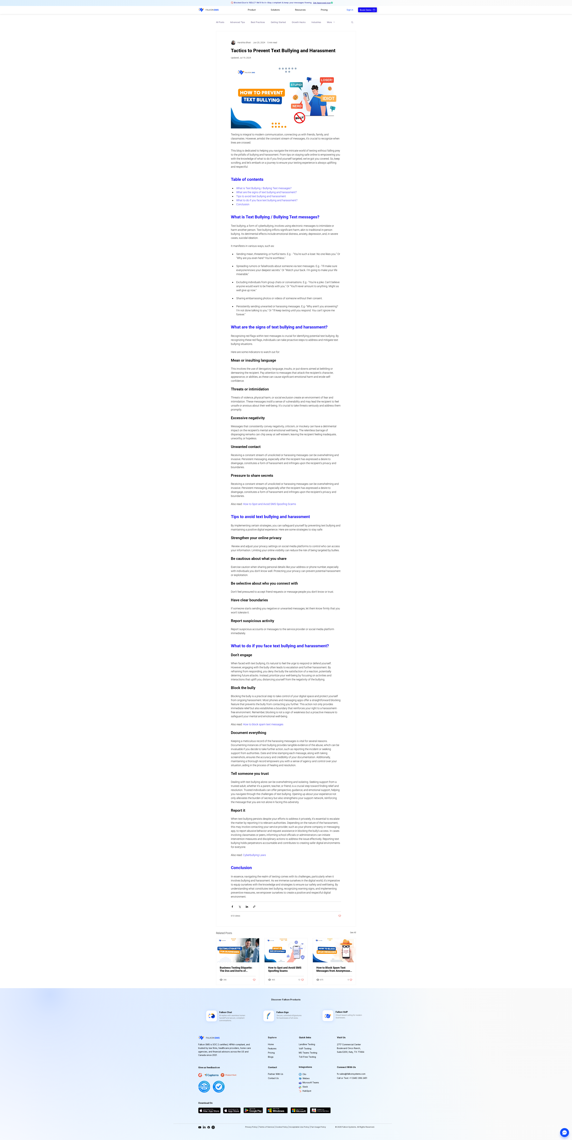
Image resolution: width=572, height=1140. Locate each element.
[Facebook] (208, 1127)
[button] (251, 10)
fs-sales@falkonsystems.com (351, 1074)
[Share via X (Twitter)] (239, 906)
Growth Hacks (299, 22)
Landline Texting (307, 1044)
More (329, 22)
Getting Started (278, 22)
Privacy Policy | (252, 1127)
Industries (316, 22)
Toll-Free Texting (307, 1057)
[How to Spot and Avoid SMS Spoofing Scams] (286, 950)
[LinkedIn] (204, 1127)
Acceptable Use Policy (299, 1127)
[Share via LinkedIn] (246, 906)
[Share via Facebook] (232, 906)
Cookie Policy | (282, 1127)
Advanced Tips (237, 22)
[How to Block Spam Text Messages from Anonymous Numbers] (334, 950)
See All (353, 932)
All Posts (220, 22)
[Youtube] (199, 1127)
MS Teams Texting (308, 1052)
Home (271, 1044)
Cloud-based (341, 1015)
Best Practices (258, 22)
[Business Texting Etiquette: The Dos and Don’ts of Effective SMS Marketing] (237, 950)
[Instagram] (213, 1127)
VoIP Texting (305, 1048)
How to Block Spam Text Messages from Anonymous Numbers (333, 969)
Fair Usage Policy (318, 1127)
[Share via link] (254, 906)
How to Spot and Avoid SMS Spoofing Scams (284, 969)
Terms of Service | (267, 1127)
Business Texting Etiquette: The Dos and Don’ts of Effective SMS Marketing (236, 969)
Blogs (270, 1057)
